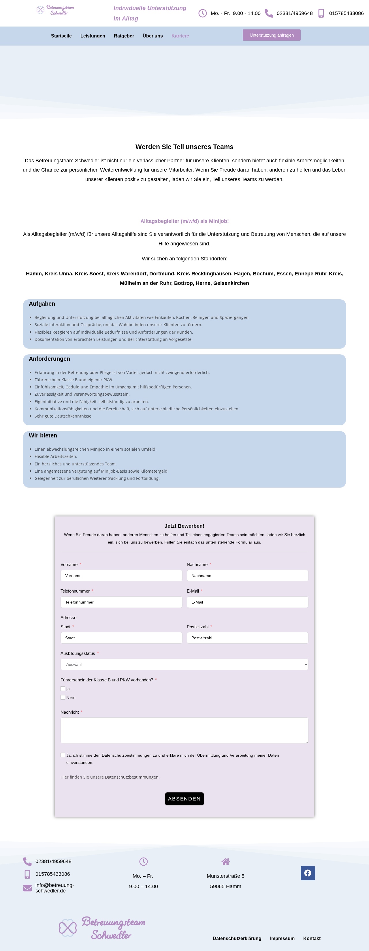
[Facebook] (308, 873)
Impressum (282, 938)
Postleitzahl (197, 626)
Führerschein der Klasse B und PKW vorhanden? (107, 679)
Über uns (153, 35)
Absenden (184, 799)
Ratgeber (124, 35)
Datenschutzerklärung (237, 938)
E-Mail (193, 591)
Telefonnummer (75, 591)
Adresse (68, 617)
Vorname (69, 564)
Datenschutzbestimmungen (132, 777)
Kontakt (312, 938)
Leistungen (92, 35)
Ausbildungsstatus (78, 653)
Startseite (61, 35)
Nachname (197, 564)
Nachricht (70, 712)
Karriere (180, 35)
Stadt (65, 626)
